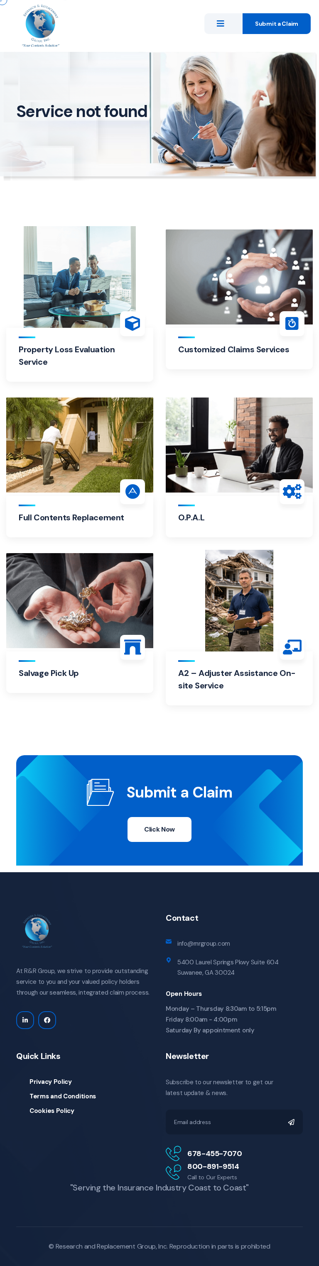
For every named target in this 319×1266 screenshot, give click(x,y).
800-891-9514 (213, 1166)
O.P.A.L (191, 517)
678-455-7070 (214, 1154)
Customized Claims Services (234, 349)
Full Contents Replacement (71, 517)
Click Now (159, 829)
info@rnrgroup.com (203, 943)
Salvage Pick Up (49, 673)
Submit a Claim (276, 23)
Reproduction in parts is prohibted (219, 1246)
